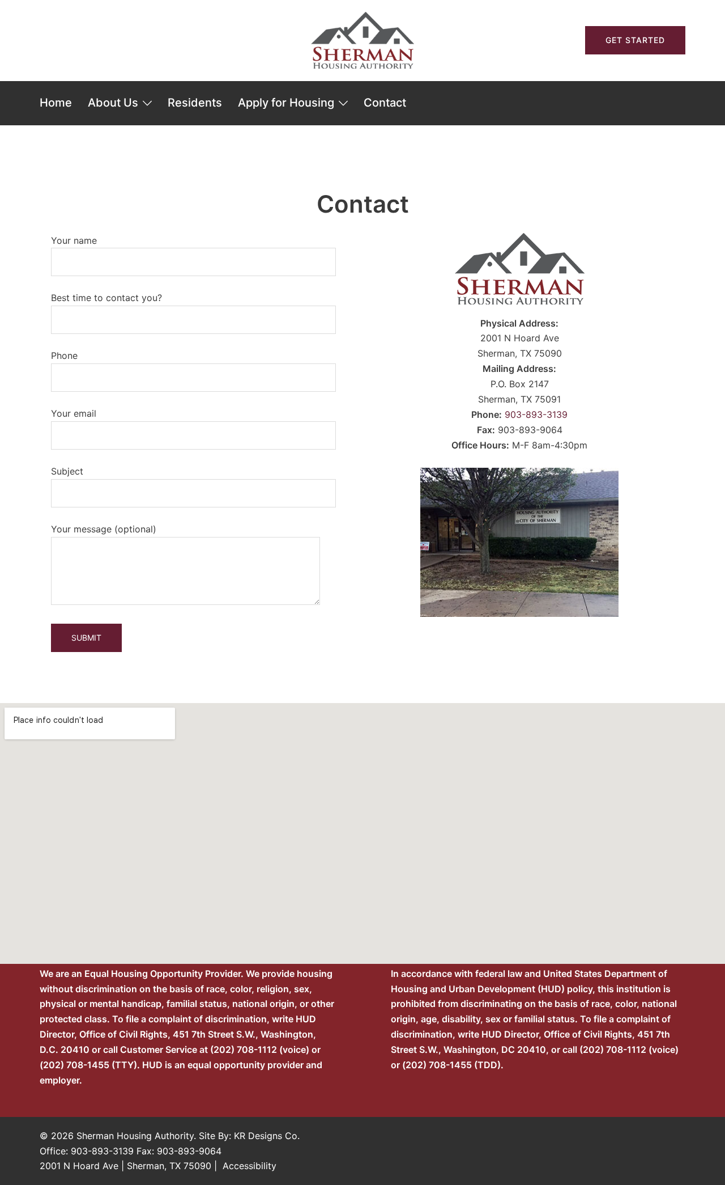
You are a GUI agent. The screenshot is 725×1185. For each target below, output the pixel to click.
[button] (44, 40)
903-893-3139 (536, 414)
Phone (64, 355)
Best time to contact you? (106, 297)
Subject (67, 471)
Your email (73, 413)
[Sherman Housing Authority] (362, 39)
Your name (74, 240)
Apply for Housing (286, 102)
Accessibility (249, 1165)
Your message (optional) (103, 529)
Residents (195, 102)
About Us (113, 102)
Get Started (635, 40)
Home (56, 102)
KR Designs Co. (267, 1135)
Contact (385, 102)
